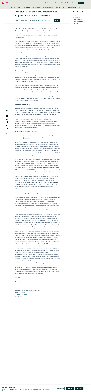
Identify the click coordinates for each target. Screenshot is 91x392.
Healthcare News (49, 7)
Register (81, 2)
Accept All (79, 388)
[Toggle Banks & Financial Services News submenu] (43, 7)
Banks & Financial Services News (37, 7)
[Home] (8, 3)
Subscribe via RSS (77, 19)
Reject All (70, 388)
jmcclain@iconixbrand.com (21, 294)
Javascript (75, 23)
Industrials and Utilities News (61, 7)
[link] (40, 3)
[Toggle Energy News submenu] (31, 7)
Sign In (74, 2)
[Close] (88, 388)
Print (74, 15)
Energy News (27, 7)
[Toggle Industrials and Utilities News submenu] (66, 7)
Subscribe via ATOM (78, 21)
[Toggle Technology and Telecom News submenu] (79, 7)
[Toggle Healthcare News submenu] (54, 7)
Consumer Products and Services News (16, 7)
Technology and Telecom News (73, 7)
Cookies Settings (60, 388)
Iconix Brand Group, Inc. (43, 20)
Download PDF (76, 17)
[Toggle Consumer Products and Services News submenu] (22, 7)
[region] (45, 388)
